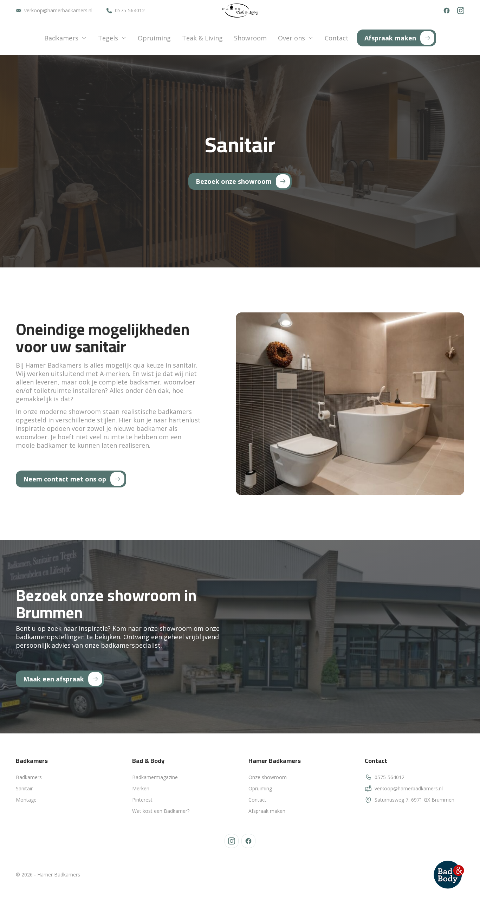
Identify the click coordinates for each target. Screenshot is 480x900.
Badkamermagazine (155, 777)
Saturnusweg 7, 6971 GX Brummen (414, 799)
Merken (140, 788)
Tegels (108, 38)
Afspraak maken (266, 811)
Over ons (291, 38)
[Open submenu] (84, 38)
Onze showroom (267, 777)
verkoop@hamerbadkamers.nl (58, 10)
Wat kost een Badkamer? (160, 811)
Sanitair (24, 788)
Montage (26, 799)
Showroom (250, 38)
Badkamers (61, 38)
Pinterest (142, 799)
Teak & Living (202, 38)
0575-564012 (130, 10)
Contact (337, 38)
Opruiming (154, 38)
